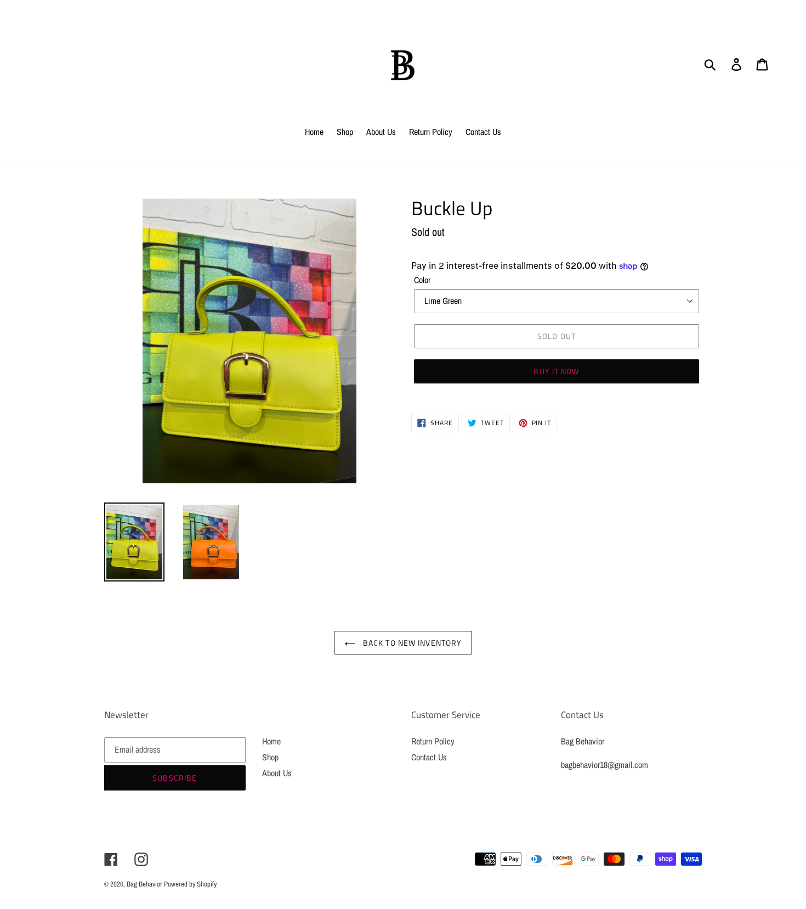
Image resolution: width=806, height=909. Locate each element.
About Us (277, 773)
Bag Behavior (145, 884)
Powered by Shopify (190, 884)
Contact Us (429, 757)
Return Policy (433, 741)
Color (422, 280)
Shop (270, 757)
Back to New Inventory (411, 642)
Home (271, 741)
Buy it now (556, 371)
